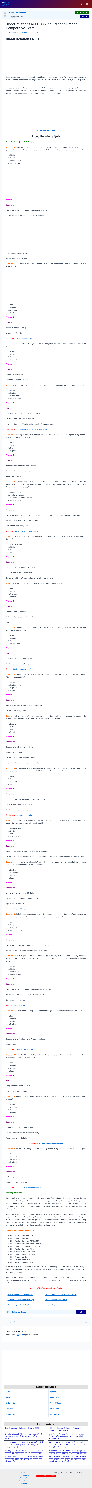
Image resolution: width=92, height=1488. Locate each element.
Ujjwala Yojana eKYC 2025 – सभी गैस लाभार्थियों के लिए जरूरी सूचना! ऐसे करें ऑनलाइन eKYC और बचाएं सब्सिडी (23, 1436)
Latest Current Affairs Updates (26, 531)
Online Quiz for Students (24, 1050)
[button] (82, 4)
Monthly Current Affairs (24, 815)
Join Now (84, 17)
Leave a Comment (13, 32)
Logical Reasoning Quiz (23, 338)
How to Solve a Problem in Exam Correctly (61, 1295)
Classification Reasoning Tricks (27, 763)
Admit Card (54, 1397)
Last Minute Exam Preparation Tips (21, 1300)
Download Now (82, 13)
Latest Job (9, 1392)
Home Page (54, 1414)
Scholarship (10, 1409)
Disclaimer (23, 1473)
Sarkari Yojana (11, 1403)
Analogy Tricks (19, 1005)
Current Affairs (55, 1403)
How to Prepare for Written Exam (20, 1295)
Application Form (12, 1414)
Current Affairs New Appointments (28, 1188)
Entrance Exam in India (53, 1305)
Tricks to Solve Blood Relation (51, 1143)
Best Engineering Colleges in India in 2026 (22, 1428)
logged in (19, 1335)
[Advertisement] (46, 1482)
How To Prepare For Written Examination (31, 429)
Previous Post (8, 1322)
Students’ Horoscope (22, 909)
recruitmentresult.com (46, 131)
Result (8, 1397)
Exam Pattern (55, 1409)
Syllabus (53, 1392)
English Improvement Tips (23, 669)
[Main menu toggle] (87, 4)
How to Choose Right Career (56, 1300)
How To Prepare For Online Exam (20, 1305)
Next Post (85, 1322)
